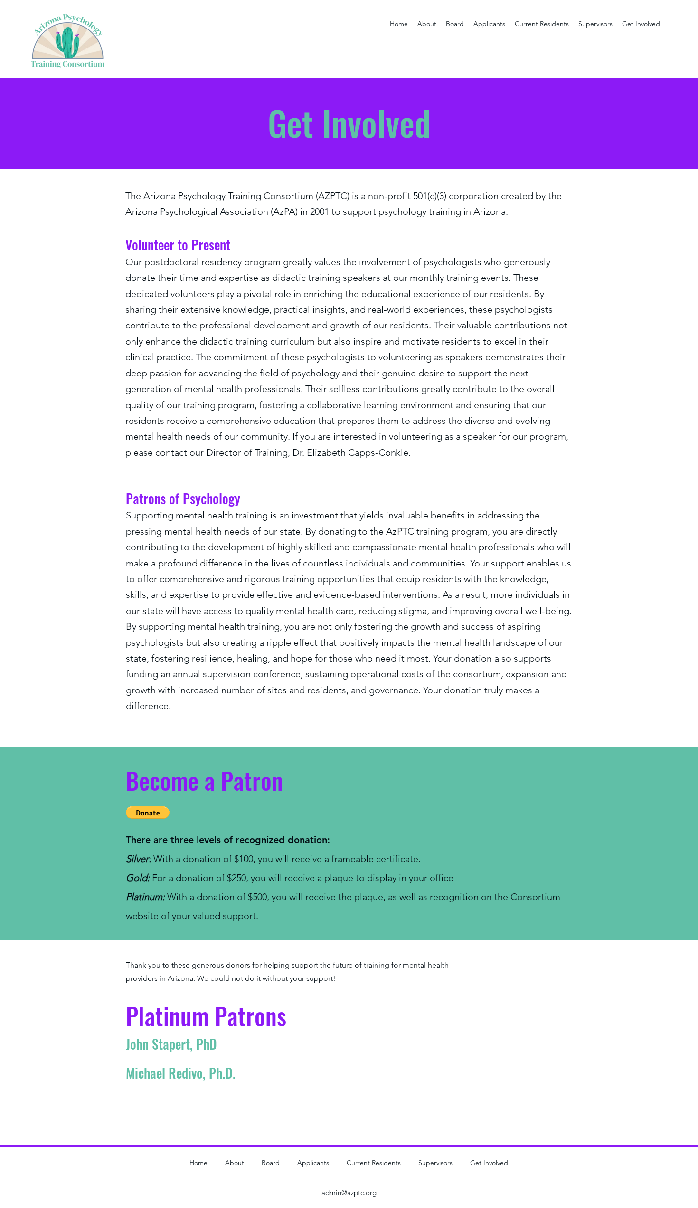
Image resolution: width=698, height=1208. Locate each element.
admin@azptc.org (349, 1192)
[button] (148, 812)
